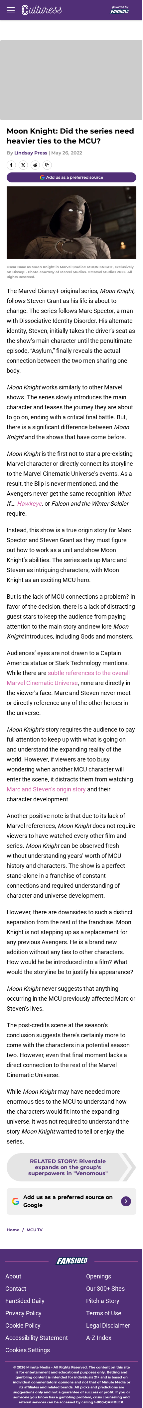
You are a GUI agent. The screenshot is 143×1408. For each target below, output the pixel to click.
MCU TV (35, 1229)
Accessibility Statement (36, 1337)
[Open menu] (11, 10)
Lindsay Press (30, 153)
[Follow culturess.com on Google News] (126, 1201)
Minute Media (38, 1367)
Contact (15, 1288)
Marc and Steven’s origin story (46, 789)
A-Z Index (98, 1337)
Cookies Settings (27, 1350)
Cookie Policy (23, 1325)
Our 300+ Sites (105, 1288)
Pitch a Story (102, 1300)
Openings (98, 1276)
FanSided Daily (25, 1300)
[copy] (47, 165)
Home (13, 1229)
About (13, 1276)
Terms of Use (103, 1313)
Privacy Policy (23, 1313)
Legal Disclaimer (108, 1325)
